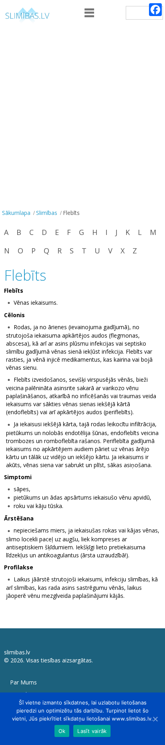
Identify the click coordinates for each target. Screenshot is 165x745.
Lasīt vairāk (92, 731)
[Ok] (155, 719)
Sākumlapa (16, 213)
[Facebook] (155, 10)
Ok (62, 731)
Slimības (46, 213)
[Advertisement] (82, 120)
